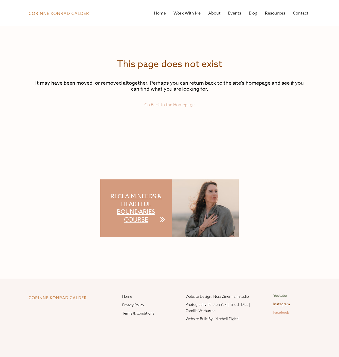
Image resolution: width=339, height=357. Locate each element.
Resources (275, 13)
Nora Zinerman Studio (231, 296)
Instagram (281, 304)
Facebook (281, 312)
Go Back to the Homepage (169, 104)
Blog (253, 13)
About (214, 13)
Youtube (280, 295)
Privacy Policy (133, 305)
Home (160, 13)
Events (234, 13)
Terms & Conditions (138, 313)
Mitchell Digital (227, 319)
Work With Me (187, 13)
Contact (300, 13)
